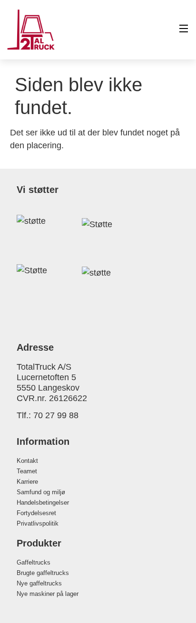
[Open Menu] (184, 30)
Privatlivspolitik (38, 523)
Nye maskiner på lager (47, 593)
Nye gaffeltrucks (39, 583)
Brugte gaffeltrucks (43, 572)
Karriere (27, 481)
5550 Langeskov (48, 388)
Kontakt (27, 460)
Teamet (27, 471)
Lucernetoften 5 (46, 377)
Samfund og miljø (41, 492)
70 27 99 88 (55, 415)
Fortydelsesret (36, 513)
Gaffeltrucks (33, 562)
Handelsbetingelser (43, 502)
